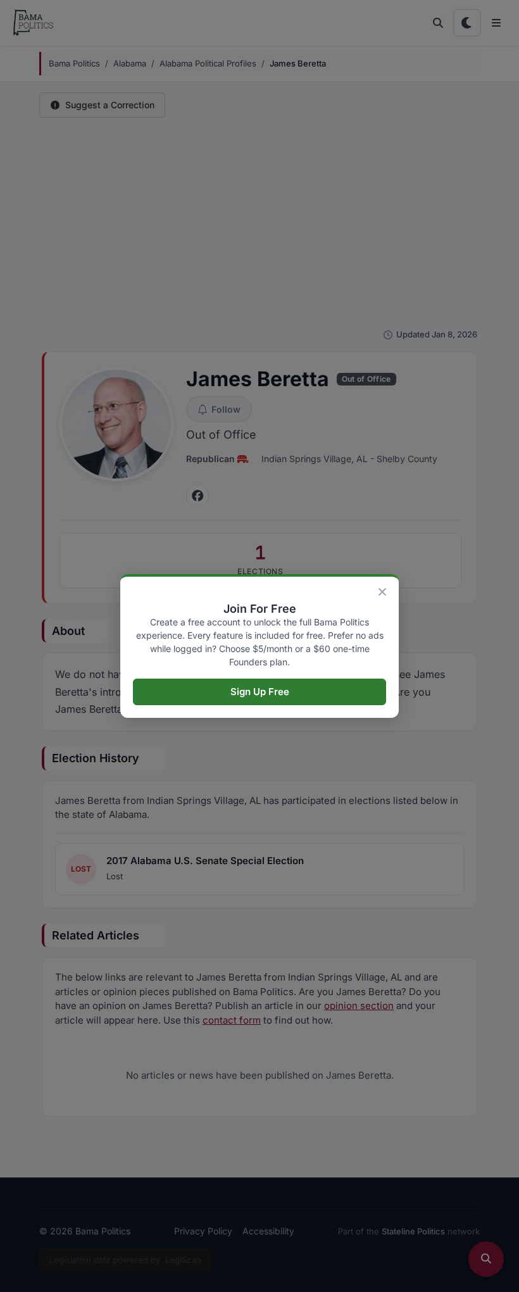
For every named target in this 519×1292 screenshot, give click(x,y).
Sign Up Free (259, 692)
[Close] (382, 592)
